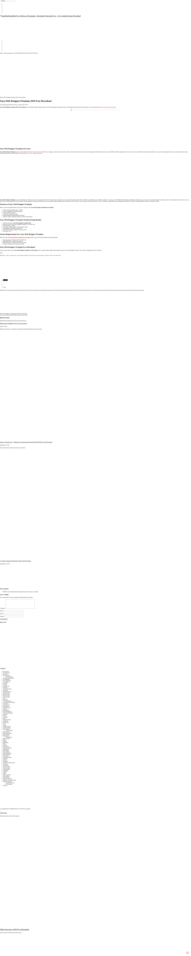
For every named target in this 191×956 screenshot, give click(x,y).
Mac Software (6, 734)
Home (1, 53)
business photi (6, 696)
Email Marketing (7, 719)
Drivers (4, 715)
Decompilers (6, 706)
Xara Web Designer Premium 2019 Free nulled (133, 290)
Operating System (7, 747)
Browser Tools (6, 695)
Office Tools (6, 746)
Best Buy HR (6, 694)
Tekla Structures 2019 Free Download (14, 929)
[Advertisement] (45, 28)
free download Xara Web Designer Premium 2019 (42, 290)
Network (5, 745)
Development (6, 710)
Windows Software (7, 781)
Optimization (6, 749)
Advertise (5, 10)
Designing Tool (6, 707)
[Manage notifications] (187, 953)
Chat (4, 698)
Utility (4, 773)
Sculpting (5, 758)
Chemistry (5, 699)
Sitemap (5, 11)
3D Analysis (6, 671)
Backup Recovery (7, 691)
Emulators (5, 721)
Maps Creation (6, 738)
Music (4, 743)
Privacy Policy (6, 6)
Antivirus (5, 687)
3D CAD (5, 674)
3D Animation (6, 672)
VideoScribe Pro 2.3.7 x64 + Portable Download (30, 153)
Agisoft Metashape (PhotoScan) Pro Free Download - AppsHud (23, 591)
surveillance (6, 765)
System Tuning (6, 766)
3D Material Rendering (8, 678)
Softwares (5, 764)
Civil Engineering (7, 701)
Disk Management (7, 711)
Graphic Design (6, 726)
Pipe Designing (6, 754)
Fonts (4, 723)
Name (1, 611)
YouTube (5, 785)
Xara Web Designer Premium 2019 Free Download (109, 290)
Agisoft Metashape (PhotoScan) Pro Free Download (13, 315)
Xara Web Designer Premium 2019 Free (64, 290)
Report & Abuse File (8, 7)
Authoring (5, 690)
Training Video (6, 768)
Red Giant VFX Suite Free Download (107, 107)
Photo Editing (6, 751)
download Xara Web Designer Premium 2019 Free (18, 290)
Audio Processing (7, 688)
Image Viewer (6, 731)
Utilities (5, 772)
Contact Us (5, 12)
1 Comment (20, 104)
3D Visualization (7, 680)
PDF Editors (6, 750)
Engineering (6, 722)
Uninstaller (5, 770)
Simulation (5, 761)
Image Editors (6, 729)
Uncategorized (6, 769)
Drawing (5, 714)
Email (1, 613)
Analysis (5, 683)
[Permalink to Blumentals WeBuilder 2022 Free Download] (13, 320)
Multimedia (5, 742)
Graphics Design (7, 727)
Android (5, 684)
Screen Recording (7, 757)
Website (2, 616)
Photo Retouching (7, 753)
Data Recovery (6, 705)
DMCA (5, 8)
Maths (4, 739)
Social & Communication (9, 762)
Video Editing (6, 776)
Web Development (8, 53)
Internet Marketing (7, 733)
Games (4, 725)
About (4, 3)
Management (6, 735)
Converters (5, 703)
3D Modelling (6, 679)
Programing (6, 755)
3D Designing (6, 675)
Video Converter (7, 774)
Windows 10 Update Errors (9, 780)
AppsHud (28, 808)
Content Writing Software (9, 702)
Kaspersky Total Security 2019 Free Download (13, 313)
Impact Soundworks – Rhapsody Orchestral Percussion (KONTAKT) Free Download (26, 442)
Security (5, 760)
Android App (6, 686)
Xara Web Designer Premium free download (19, 237)
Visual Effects (6, 777)
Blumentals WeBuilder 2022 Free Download (13, 323)
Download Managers (8, 713)
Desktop (5, 709)
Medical (5, 741)
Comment (3, 608)
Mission (5, 4)
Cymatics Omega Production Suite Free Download (15, 561)
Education (5, 717)
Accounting (6, 682)
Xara (10, 231)
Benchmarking (6, 692)
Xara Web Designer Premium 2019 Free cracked (85, 290)
